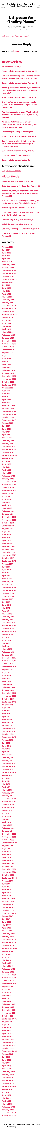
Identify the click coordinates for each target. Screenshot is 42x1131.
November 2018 (9, 520)
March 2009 (7, 860)
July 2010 (6, 813)
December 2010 (9, 799)
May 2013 (6, 714)
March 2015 (7, 649)
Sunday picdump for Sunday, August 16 (19, 83)
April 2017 (6, 576)
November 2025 (9, 273)
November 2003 (9, 1045)
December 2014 (9, 658)
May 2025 (6, 291)
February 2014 (8, 687)
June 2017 (6, 570)
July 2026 (6, 250)
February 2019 (8, 511)
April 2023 (6, 364)
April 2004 (6, 1033)
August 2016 (7, 599)
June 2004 (6, 1028)
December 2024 (9, 306)
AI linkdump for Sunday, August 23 (17, 181)
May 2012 (6, 749)
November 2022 (9, 379)
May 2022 (6, 397)
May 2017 (6, 573)
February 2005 (8, 1004)
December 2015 (9, 623)
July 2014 (6, 672)
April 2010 (6, 822)
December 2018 (9, 517)
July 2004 (6, 1025)
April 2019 (6, 505)
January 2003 (8, 1075)
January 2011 (7, 796)
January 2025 (8, 303)
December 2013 (9, 693)
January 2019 (7, 514)
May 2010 (6, 819)
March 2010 (7, 825)
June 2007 (6, 922)
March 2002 (7, 1104)
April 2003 (6, 1066)
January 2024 (8, 338)
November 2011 (8, 766)
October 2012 (8, 734)
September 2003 (9, 1051)
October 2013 (8, 699)
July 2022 (6, 391)
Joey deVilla (17, 27)
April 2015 (6, 646)
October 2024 (8, 312)
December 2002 (9, 1078)
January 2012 (7, 761)
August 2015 (7, 634)
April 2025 (6, 294)
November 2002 (9, 1080)
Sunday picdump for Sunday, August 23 (19, 71)
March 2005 (7, 1001)
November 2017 (9, 555)
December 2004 (9, 1010)
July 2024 (6, 320)
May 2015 (6, 643)
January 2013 (7, 725)
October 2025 (8, 276)
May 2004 (6, 1031)
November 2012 (9, 731)
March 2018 (7, 543)
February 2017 (8, 582)
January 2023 (8, 373)
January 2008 (8, 901)
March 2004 (7, 1036)
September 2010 (9, 808)
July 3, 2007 (30, 27)
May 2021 (6, 432)
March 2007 (7, 931)
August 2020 (7, 458)
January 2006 (8, 972)
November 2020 (9, 449)
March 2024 (7, 332)
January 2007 (8, 937)
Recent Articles (12, 61)
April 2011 (6, 787)
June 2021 (6, 429)
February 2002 (8, 1107)
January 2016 (7, 620)
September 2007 (9, 913)
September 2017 (9, 561)
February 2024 (8, 335)
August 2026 (7, 247)
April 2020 (6, 470)
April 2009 (6, 857)
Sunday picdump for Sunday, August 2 (19, 136)
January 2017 (7, 584)
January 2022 (8, 408)
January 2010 (8, 831)
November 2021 (9, 414)
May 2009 (6, 854)
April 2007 (6, 928)
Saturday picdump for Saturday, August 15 (20, 229)
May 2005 (6, 995)
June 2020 (6, 464)
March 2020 (7, 473)
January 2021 (7, 444)
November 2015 (9, 626)
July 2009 (6, 849)
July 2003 (6, 1057)
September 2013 (9, 702)
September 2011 (9, 772)
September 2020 (9, 455)
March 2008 (7, 896)
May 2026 (6, 256)
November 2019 (9, 485)
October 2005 (8, 981)
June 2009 (6, 852)
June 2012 (6, 746)
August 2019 (7, 493)
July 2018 (6, 532)
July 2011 (6, 778)
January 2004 (8, 1039)
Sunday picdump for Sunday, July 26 (18, 151)
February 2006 (8, 969)
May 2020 (6, 467)
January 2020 (8, 479)
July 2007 (6, 919)
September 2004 (9, 1019)
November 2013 (9, 696)
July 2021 (6, 426)
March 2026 (7, 262)
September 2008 (9, 878)
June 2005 (6, 992)
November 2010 (9, 802)
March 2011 (7, 790)
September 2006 (9, 948)
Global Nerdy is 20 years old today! (17, 220)
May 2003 (6, 1063)
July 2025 (6, 285)
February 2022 (8, 405)
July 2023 (6, 356)
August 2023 (7, 353)
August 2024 (7, 317)
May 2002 (6, 1098)
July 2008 (6, 884)
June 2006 (6, 957)
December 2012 (9, 728)
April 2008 (6, 893)
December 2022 (9, 376)
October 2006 (8, 945)
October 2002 (8, 1083)
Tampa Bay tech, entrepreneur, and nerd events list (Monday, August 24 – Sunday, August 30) (20, 193)
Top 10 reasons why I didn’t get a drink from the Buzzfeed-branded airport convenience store (19, 143)
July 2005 (6, 989)
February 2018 (8, 546)
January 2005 (8, 1007)
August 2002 (7, 1089)
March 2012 (7, 755)
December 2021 (9, 411)
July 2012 (6, 743)
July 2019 (6, 496)
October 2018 (8, 523)
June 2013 (6, 711)
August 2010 (7, 810)
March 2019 (7, 508)
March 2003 (7, 1069)
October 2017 (8, 558)
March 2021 (7, 438)
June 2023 (6, 358)
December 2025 (9, 270)
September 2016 (9, 596)
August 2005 (7, 987)
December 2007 (9, 904)
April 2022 (6, 400)
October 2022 (8, 382)
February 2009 (8, 863)
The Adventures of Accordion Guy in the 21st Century (21, 5)
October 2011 (7, 769)
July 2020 (6, 461)
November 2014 (9, 661)
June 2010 (6, 816)
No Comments (22, 30)
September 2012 (9, 737)
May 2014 (6, 678)
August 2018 (7, 529)
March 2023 (7, 367)
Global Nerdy (10, 176)
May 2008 (6, 890)
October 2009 (8, 840)
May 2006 (6, 960)
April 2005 (6, 998)
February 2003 (8, 1072)
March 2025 (7, 297)
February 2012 (8, 758)
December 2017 (9, 552)
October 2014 (8, 664)
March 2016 (7, 614)
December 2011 (8, 763)
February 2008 (8, 898)
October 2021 (8, 417)
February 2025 (8, 300)
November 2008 (9, 872)
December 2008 (9, 869)
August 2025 (7, 282)
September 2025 (9, 279)
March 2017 (7, 579)
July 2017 (6, 567)
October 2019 (8, 488)
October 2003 (8, 1048)
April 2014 (6, 681)
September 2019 (9, 491)
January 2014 (8, 690)
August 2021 (7, 423)
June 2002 (6, 1095)
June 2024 (6, 323)
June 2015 (6, 640)
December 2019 (9, 482)
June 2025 (6, 288)
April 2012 (6, 752)
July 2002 (6, 1092)
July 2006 (6, 954)
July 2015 (6, 637)
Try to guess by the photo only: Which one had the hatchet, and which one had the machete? (21, 90)
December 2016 (9, 587)
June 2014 (6, 675)
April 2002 (6, 1101)
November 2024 (9, 309)
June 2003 (6, 1060)
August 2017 (7, 564)
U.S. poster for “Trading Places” (15, 36)
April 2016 (6, 611)
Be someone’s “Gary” (11, 67)
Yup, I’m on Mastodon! (11, 171)
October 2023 (8, 347)
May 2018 (6, 537)
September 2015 (9, 631)
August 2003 (7, 1054)
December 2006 (9, 940)
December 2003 (9, 1042)
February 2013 (8, 722)
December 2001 (9, 1113)
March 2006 (7, 966)
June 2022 (6, 394)
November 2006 (9, 943)
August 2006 (7, 951)
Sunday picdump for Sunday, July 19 (18, 160)
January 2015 (7, 655)
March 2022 (7, 402)
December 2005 (9, 975)
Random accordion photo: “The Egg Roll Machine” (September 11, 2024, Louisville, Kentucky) (20, 114)
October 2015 (8, 628)
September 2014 (9, 667)
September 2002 (9, 1086)
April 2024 (6, 329)
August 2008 (7, 881)
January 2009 (8, 866)
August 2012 (7, 740)
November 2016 (9, 590)
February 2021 (8, 441)
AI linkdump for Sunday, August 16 (17, 224)
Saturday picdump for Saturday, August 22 (21, 186)
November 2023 (9, 344)
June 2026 (6, 253)
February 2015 (8, 652)
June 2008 (6, 887)
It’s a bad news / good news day (16, 155)
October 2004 (8, 1016)
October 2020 (8, 452)
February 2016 (8, 617)
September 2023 (9, 350)
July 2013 (6, 708)
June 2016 (6, 605)
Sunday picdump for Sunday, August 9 (19, 97)
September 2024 (9, 314)
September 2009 (9, 843)
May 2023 (6, 361)
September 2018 (9, 526)
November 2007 (9, 907)
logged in (17, 51)
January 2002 (8, 1110)
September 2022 (9, 385)
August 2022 (7, 388)
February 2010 (8, 828)
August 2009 (7, 846)
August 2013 (7, 705)
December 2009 (9, 834)
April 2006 (6, 963)
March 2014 (7, 684)
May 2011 (6, 784)
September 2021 (9, 420)
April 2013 (6, 717)
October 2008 (8, 875)
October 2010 (8, 805)
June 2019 (6, 499)
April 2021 (6, 435)
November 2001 (9, 1116)
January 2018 (8, 549)
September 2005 (9, 984)
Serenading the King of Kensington (17, 132)
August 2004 (7, 1022)
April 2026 (6, 259)
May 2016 (6, 608)
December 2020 (9, 447)
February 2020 (8, 476)
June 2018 (6, 535)
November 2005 (9, 978)
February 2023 (8, 370)
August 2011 (7, 775)
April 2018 (6, 540)
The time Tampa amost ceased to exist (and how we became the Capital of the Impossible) (19, 104)
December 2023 (9, 341)
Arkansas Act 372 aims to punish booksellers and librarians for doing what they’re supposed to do (20, 124)
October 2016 (8, 593)
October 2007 (8, 910)
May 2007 (6, 925)
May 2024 (6, 326)
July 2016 (6, 602)
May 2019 (6, 502)
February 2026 (8, 265)
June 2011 (6, 781)
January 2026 (8, 267)
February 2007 (8, 934)
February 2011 (8, 793)
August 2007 (7, 916)
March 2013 (7, 719)
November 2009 (9, 837)
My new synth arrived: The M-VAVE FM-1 (19, 208)
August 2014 (7, 670)
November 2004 (9, 1013)
